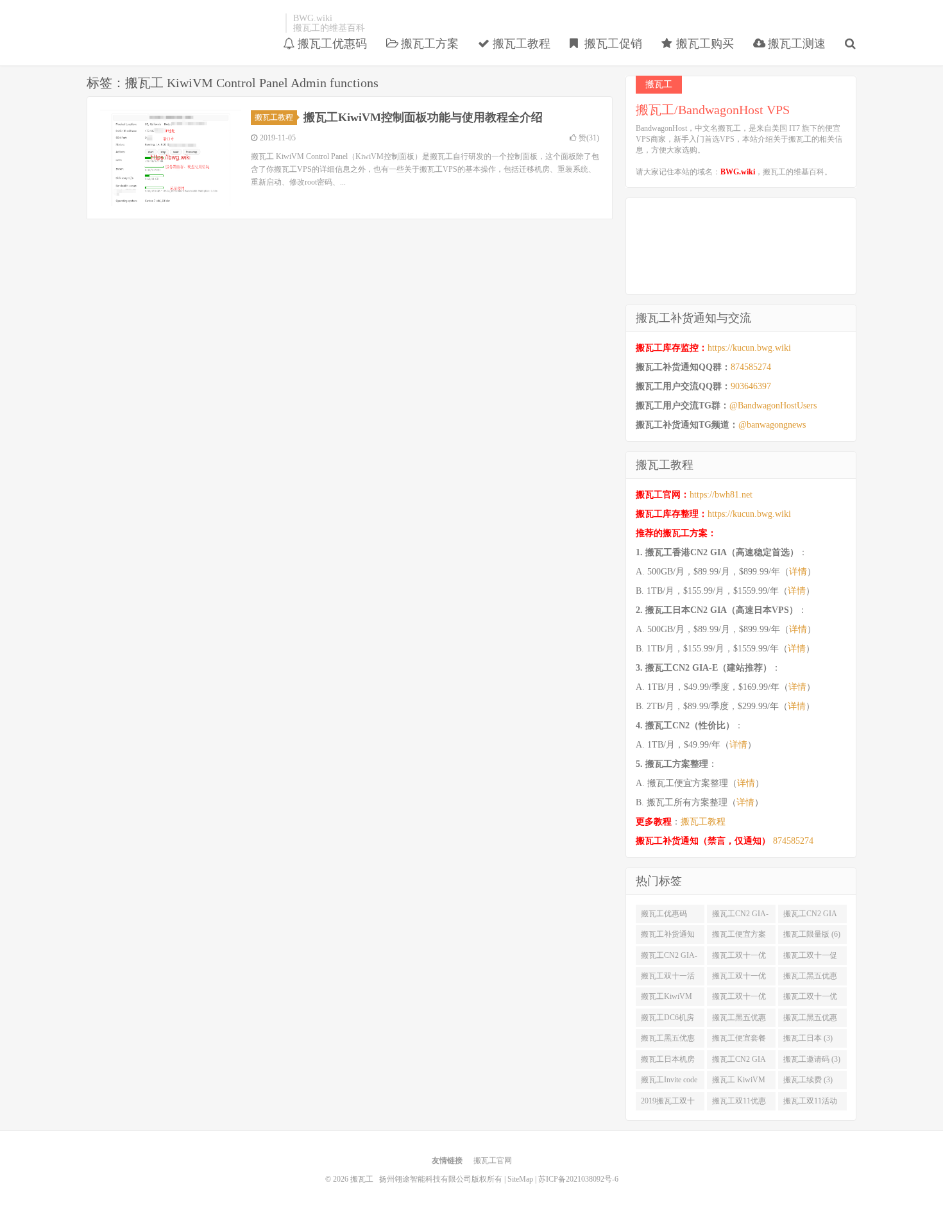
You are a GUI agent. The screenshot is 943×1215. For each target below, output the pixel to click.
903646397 (751, 386)
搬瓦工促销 (611, 43)
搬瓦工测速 (795, 43)
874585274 (751, 367)
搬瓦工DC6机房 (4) (667, 1020)
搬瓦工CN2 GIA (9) (810, 916)
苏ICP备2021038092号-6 (578, 1179)
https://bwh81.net (721, 494)
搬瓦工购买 (703, 43)
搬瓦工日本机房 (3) (668, 1062)
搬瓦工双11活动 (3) (810, 1103)
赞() (589, 137)
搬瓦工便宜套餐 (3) (739, 1041)
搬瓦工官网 (492, 1160)
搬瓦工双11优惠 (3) (739, 1103)
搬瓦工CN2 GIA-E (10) (740, 916)
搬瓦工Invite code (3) (669, 1082)
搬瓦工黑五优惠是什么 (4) (739, 1020)
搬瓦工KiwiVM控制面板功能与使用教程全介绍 (423, 117)
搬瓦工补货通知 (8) (668, 937)
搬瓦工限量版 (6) (811, 934)
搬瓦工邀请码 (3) (811, 1059)
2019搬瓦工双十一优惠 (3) (668, 1103)
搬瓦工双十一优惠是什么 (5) (739, 978)
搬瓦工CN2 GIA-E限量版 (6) (669, 958)
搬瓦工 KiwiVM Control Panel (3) (738, 1082)
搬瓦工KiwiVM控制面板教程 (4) (669, 999)
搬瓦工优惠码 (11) (664, 916)
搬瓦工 (183, 23)
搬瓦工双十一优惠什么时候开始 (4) (739, 999)
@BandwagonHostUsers (773, 405)
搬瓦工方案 (428, 43)
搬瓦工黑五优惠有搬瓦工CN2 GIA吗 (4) (668, 1041)
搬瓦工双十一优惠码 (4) (810, 999)
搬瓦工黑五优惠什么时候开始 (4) (811, 1020)
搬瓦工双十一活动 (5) (668, 978)
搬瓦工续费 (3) (808, 1079)
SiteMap (520, 1179)
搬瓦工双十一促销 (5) (810, 958)
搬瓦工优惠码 (330, 43)
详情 (798, 571)
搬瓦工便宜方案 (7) (739, 937)
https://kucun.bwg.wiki (749, 348)
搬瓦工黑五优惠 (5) (810, 978)
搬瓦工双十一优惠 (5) (739, 958)
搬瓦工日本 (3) (808, 1038)
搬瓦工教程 (519, 43)
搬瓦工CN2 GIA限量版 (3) (739, 1062)
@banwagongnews (772, 425)
